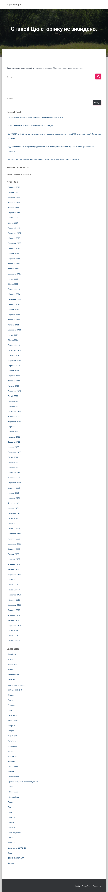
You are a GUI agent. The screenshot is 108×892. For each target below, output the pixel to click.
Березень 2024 (14, 330)
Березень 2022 (14, 452)
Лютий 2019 (13, 630)
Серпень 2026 (14, 187)
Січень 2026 (13, 223)
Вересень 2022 (14, 422)
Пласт (10, 802)
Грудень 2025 (14, 228)
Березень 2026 (14, 213)
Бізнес (10, 669)
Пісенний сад (13, 797)
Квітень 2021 (13, 508)
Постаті (11, 822)
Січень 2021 (13, 523)
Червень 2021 (14, 498)
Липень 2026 (13, 192)
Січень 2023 (13, 401)
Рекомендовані (14, 833)
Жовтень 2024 (14, 294)
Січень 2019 (13, 636)
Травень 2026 (14, 202)
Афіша (11, 659)
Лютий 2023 (13, 396)
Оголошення (13, 777)
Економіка (12, 715)
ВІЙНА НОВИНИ (15, 690)
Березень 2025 (14, 274)
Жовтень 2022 (14, 417)
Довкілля (11, 705)
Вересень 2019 (14, 605)
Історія (11, 731)
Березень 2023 (14, 391)
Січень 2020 (13, 585)
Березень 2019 (14, 625)
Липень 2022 (13, 432)
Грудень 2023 (14, 345)
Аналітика (12, 654)
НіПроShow (13, 766)
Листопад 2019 (14, 595)
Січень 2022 (13, 462)
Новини (11, 771)
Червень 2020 (14, 559)
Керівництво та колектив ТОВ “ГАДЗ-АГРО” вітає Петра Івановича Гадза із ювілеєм (43, 159)
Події (10, 812)
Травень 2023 (14, 381)
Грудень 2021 (14, 467)
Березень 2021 (14, 513)
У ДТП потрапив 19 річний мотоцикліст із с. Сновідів (30, 126)
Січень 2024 (13, 340)
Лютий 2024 (13, 335)
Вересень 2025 (14, 243)
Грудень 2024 (14, 289)
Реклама (11, 828)
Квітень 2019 (13, 620)
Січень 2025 (13, 284)
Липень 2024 (13, 309)
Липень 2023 (13, 371)
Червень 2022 (14, 437)
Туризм (11, 863)
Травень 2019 (14, 615)
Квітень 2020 (13, 569)
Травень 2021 (14, 503)
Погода (11, 807)
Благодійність (13, 675)
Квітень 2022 (13, 447)
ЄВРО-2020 (13, 720)
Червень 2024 (14, 315)
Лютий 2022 (13, 457)
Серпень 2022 (14, 427)
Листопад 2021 (14, 472)
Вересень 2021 (14, 483)
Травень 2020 (14, 564)
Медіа (10, 751)
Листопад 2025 (14, 233)
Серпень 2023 (14, 366)
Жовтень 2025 (14, 238)
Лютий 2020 (13, 580)
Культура (12, 741)
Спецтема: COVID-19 (17, 848)
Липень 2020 (13, 554)
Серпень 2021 (14, 488)
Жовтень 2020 (14, 539)
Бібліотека (12, 664)
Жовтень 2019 (14, 600)
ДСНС (10, 710)
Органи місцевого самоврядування (23, 782)
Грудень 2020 (14, 529)
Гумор (10, 700)
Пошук (10, 98)
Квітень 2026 (13, 207)
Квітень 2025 (13, 269)
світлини (11, 843)
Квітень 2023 (13, 386)
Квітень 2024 (13, 325)
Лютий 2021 (13, 518)
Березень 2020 (14, 574)
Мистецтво (12, 756)
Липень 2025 (13, 253)
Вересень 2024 (14, 299)
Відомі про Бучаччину (17, 685)
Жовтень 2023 (14, 355)
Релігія (11, 838)
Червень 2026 (14, 197)
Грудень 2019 (14, 590)
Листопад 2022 (14, 411)
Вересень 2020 (14, 544)
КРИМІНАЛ (12, 736)
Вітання (11, 695)
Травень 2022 (14, 442)
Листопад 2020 (14, 534)
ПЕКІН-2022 (13, 792)
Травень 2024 (14, 320)
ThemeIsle (97, 886)
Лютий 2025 (13, 279)
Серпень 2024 (14, 304)
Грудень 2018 (14, 641)
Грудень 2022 (14, 406)
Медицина (12, 746)
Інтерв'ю (11, 726)
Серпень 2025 (14, 248)
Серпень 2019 (14, 610)
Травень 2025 (14, 264)
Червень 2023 (14, 376)
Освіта (10, 787)
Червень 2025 (14, 258)
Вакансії (11, 680)
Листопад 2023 (14, 350)
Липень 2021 (13, 493)
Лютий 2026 (13, 218)
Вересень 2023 (14, 360)
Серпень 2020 (14, 549)
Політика (11, 817)
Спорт (10, 853)
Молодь (11, 761)
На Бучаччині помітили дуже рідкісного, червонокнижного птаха (35, 117)
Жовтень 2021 (14, 478)
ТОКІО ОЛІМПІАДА (16, 858)
